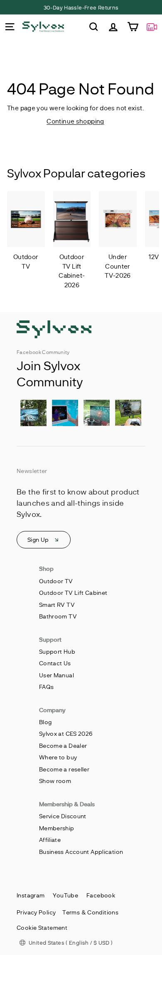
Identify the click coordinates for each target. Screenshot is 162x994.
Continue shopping (75, 121)
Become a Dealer (63, 745)
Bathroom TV (58, 616)
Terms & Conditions (90, 912)
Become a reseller (64, 769)
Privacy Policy (36, 912)
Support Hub (57, 651)
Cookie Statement (42, 927)
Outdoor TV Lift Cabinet (73, 592)
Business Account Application (81, 852)
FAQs (46, 687)
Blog (45, 722)
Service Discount (62, 816)
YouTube (65, 895)
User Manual (56, 675)
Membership (56, 828)
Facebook (100, 895)
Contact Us (55, 663)
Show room (55, 781)
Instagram (30, 895)
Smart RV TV (57, 605)
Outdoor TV (56, 581)
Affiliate (50, 840)
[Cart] (132, 27)
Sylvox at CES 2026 (66, 733)
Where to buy (58, 757)
